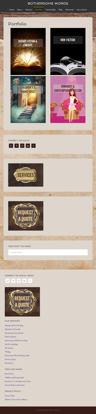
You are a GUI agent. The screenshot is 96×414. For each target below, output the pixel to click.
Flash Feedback (10, 336)
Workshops (9, 348)
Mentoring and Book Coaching (16, 340)
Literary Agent (10, 359)
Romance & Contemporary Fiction (18, 381)
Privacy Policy (10, 395)
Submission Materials (12, 329)
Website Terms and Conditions (16, 399)
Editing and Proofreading (14, 325)
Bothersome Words (48, 3)
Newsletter (9, 363)
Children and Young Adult (14, 377)
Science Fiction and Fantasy (15, 385)
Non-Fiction (9, 373)
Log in (57, 410)
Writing (7, 352)
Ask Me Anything (11, 344)
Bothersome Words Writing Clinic (17, 355)
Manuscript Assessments (14, 333)
